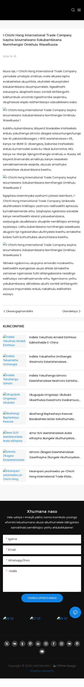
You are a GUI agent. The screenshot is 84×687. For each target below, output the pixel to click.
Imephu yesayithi (42, 671)
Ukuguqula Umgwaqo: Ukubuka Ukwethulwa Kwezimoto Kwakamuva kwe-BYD (54, 398)
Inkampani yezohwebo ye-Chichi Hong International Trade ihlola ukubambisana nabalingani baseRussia (51, 474)
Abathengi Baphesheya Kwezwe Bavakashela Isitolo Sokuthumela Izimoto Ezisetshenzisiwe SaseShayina (54, 417)
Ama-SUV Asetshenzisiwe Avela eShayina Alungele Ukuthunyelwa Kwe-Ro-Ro (51, 436)
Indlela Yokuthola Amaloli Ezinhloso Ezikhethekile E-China (52, 339)
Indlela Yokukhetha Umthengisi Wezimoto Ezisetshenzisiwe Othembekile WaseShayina (50, 359)
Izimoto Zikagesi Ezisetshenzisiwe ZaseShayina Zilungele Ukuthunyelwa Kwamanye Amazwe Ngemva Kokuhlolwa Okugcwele (54, 455)
